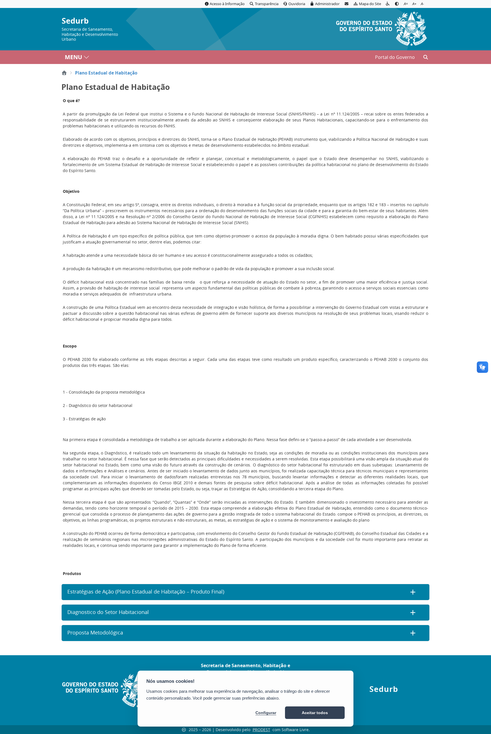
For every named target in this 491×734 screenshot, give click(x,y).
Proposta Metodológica (95, 632)
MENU (73, 57)
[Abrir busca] (426, 57)
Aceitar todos (315, 712)
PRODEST (261, 729)
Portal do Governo (395, 57)
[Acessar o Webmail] (346, 4)
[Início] (64, 73)
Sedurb (75, 21)
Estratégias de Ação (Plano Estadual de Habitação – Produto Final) (145, 591)
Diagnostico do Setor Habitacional (108, 612)
